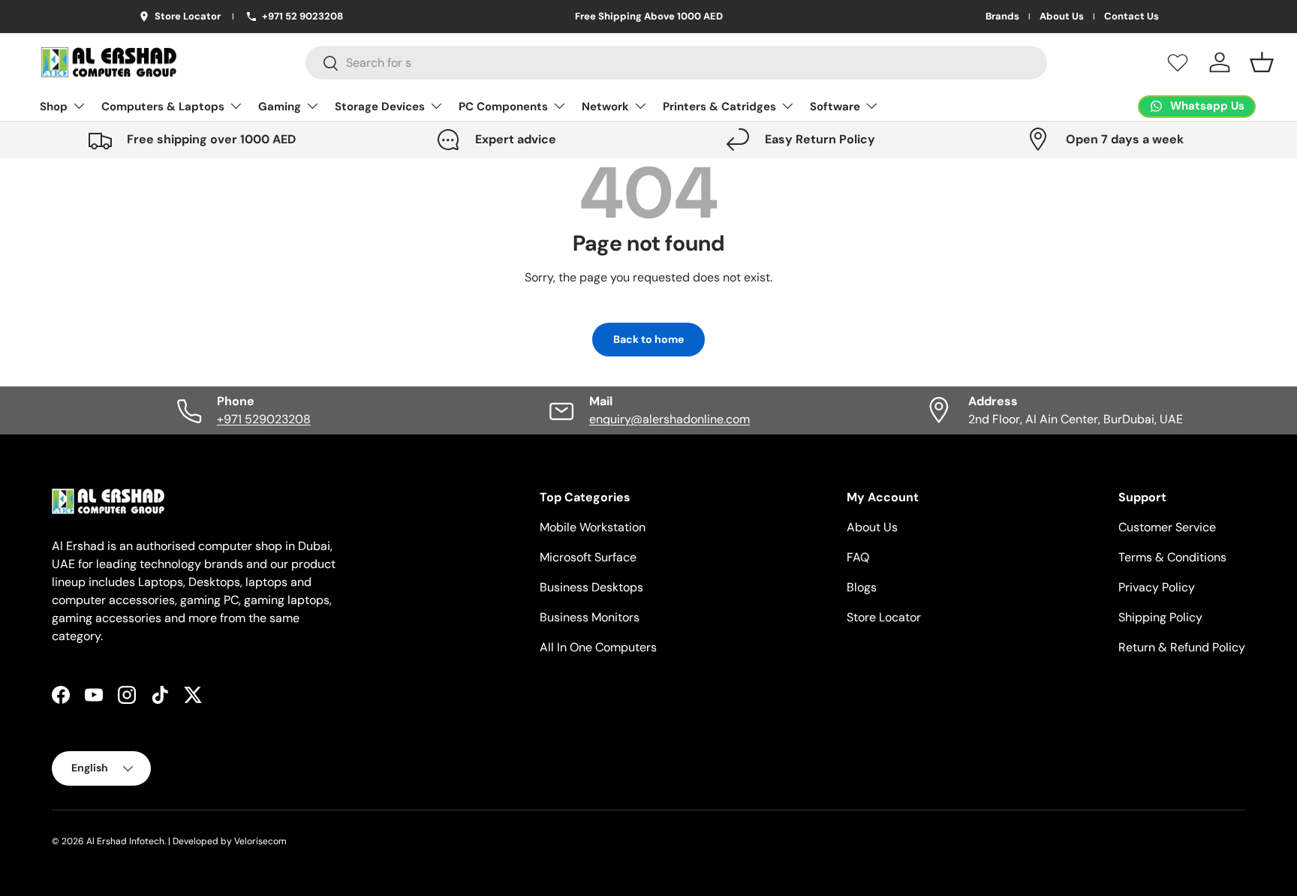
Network (605, 106)
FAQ (858, 557)
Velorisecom (260, 841)
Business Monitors (589, 617)
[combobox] (676, 63)
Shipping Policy (1160, 617)
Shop (54, 106)
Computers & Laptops (162, 106)
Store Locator (884, 617)
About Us (1062, 17)
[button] (1261, 62)
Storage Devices (380, 106)
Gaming (279, 106)
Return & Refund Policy (1181, 647)
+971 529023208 (264, 419)
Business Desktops (591, 587)
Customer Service (1167, 527)
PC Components (503, 106)
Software (835, 106)
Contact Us (1131, 17)
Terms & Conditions (1172, 557)
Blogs (862, 587)
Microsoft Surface (588, 557)
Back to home (648, 339)
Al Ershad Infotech (125, 841)
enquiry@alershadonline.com (669, 419)
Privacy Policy (1156, 587)
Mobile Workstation (592, 527)
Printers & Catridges (719, 106)
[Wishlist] (1178, 62)
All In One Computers (598, 647)
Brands (1002, 17)
